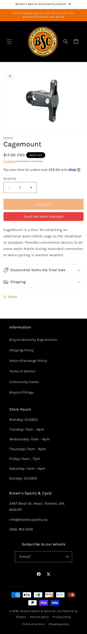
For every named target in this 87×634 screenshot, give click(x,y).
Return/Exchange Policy (28, 361)
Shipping (9, 161)
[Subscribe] (67, 556)
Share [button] (12, 297)
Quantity (9, 178)
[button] (9, 41)
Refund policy (39, 616)
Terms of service (33, 624)
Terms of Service (22, 371)
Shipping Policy (21, 350)
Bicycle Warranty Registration (33, 340)
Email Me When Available (44, 216)
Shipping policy (59, 624)
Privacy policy (62, 616)
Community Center (24, 382)
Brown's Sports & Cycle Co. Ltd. (41, 611)
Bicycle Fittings (21, 392)
